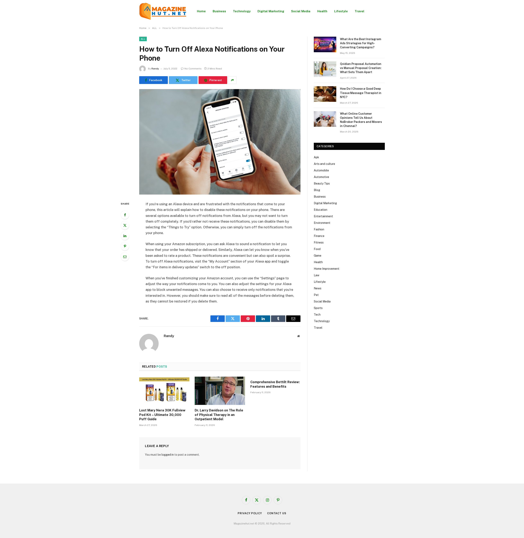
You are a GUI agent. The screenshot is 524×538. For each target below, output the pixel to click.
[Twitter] (125, 225)
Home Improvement (326, 268)
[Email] (125, 257)
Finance (319, 236)
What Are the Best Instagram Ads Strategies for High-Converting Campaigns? (360, 43)
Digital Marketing (270, 11)
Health (322, 11)
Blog (317, 190)
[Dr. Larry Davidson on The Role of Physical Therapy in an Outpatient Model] (220, 391)
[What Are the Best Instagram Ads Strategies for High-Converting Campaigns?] (325, 44)
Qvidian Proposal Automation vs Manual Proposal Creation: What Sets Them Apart (361, 68)
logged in (167, 454)
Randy (155, 68)
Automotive (321, 177)
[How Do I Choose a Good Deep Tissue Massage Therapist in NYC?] (325, 94)
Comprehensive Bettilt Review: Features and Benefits (275, 384)
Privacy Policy (250, 513)
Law (316, 275)
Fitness (319, 242)
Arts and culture (324, 163)
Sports (318, 308)
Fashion (319, 229)
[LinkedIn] (125, 236)
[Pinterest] (125, 246)
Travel (359, 11)
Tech (317, 314)
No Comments (193, 68)
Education (320, 209)
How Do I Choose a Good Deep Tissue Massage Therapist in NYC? (360, 93)
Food (317, 249)
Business (219, 11)
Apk (316, 157)
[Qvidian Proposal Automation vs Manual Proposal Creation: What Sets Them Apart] (325, 69)
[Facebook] (125, 215)
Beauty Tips (322, 183)
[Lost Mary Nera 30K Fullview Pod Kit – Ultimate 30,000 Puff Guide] (164, 391)
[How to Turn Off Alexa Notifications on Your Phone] (219, 142)
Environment (322, 222)
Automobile (321, 170)
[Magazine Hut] (162, 11)
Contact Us (276, 513)
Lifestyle (341, 11)
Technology (242, 11)
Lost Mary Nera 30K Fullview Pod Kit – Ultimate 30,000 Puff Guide (162, 414)
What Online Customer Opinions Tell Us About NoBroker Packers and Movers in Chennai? (361, 120)
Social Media (300, 11)
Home (201, 11)
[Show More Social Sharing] (232, 80)
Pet (316, 295)
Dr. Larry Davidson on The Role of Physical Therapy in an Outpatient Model (219, 414)
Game (317, 255)
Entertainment (323, 216)
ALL (143, 39)
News (317, 288)
